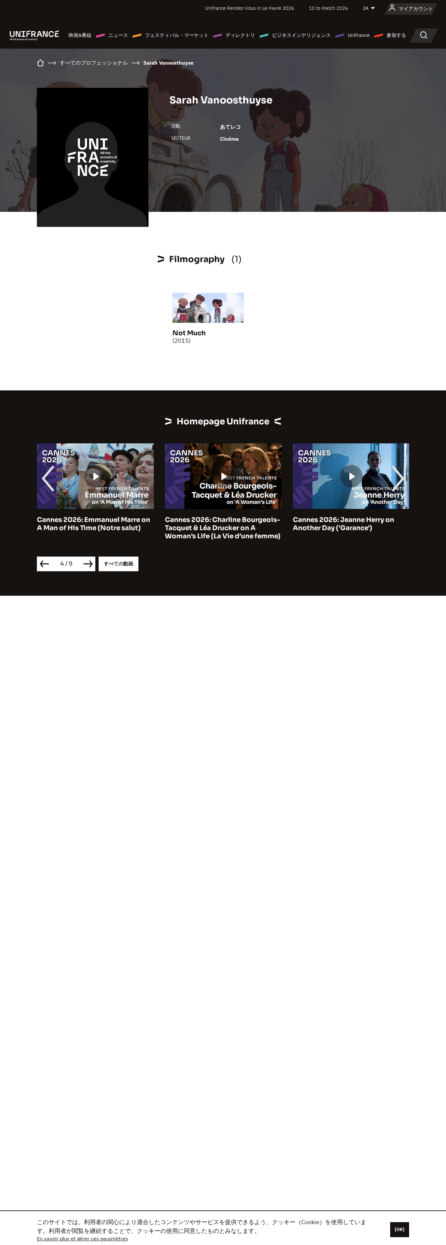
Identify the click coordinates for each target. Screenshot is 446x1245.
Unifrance (359, 35)
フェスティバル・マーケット (177, 35)
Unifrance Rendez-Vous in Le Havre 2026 (249, 8)
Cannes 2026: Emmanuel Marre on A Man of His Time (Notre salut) (93, 524)
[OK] (400, 1229)
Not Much (189, 333)
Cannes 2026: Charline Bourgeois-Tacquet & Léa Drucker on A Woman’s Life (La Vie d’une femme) (222, 528)
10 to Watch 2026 (328, 8)
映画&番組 (80, 35)
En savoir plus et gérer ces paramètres (82, 1238)
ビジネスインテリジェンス (301, 35)
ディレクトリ (240, 35)
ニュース (118, 35)
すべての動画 (118, 563)
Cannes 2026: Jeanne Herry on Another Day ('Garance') (343, 524)
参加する (396, 35)
